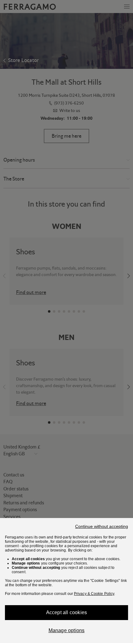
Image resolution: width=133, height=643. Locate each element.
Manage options (67, 630)
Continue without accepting (101, 526)
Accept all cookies (66, 612)
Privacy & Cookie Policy (94, 594)
